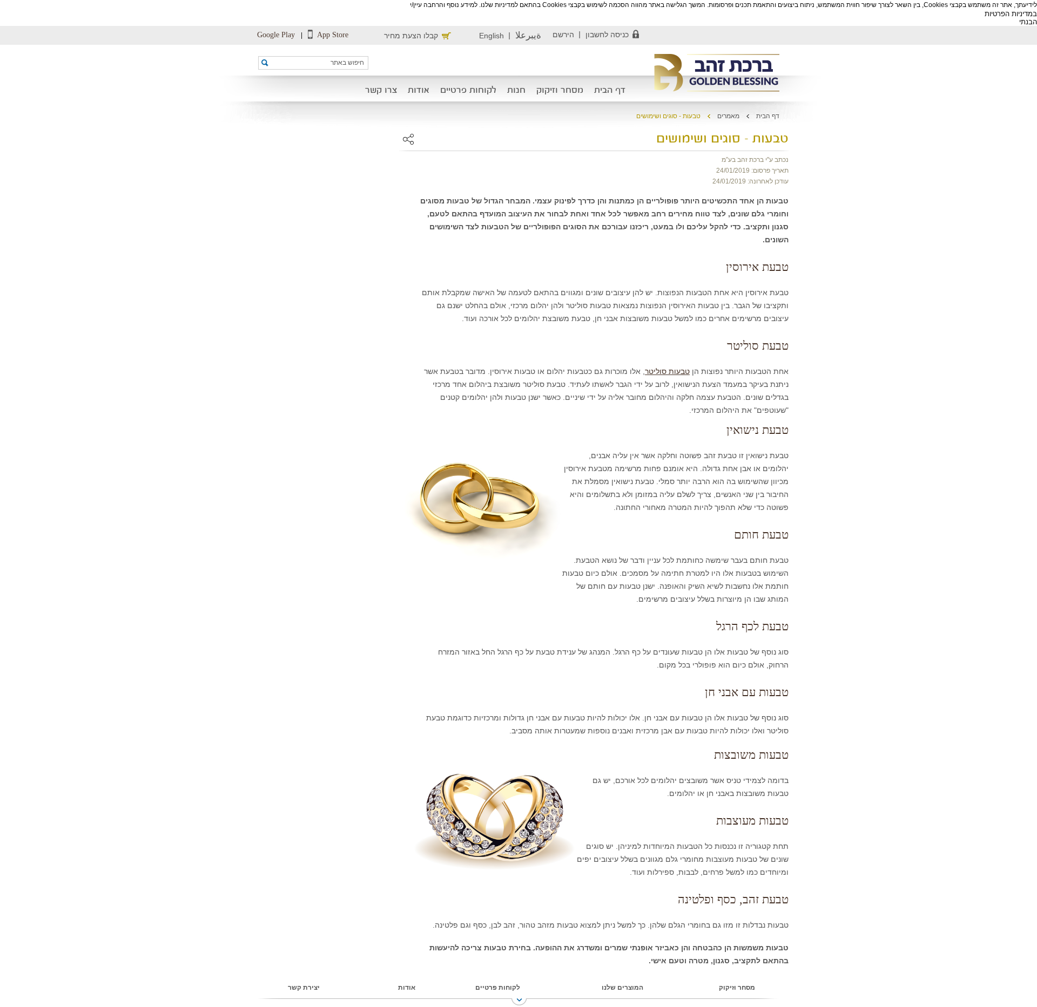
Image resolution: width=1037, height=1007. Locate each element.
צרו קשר (381, 90)
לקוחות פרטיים (468, 90)
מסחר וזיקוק (559, 90)
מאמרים (728, 116)
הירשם (563, 34)
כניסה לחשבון (607, 34)
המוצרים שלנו (622, 987)
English (491, 35)
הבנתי (1028, 22)
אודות (418, 90)
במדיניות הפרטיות (1011, 14)
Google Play (276, 35)
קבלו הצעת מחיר (411, 35)
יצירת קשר (304, 987)
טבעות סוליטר (667, 371)
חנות (516, 90)
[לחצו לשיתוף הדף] (408, 139)
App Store (331, 35)
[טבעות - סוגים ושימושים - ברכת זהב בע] (713, 73)
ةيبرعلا (528, 35)
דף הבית (609, 90)
